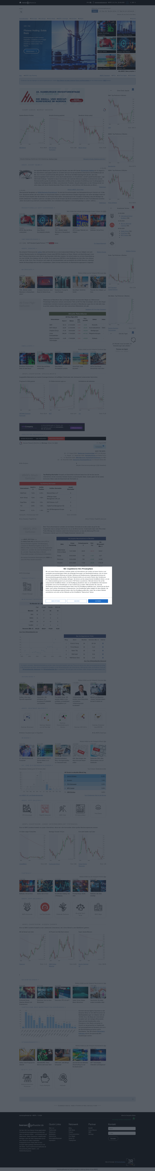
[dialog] (77, 585)
